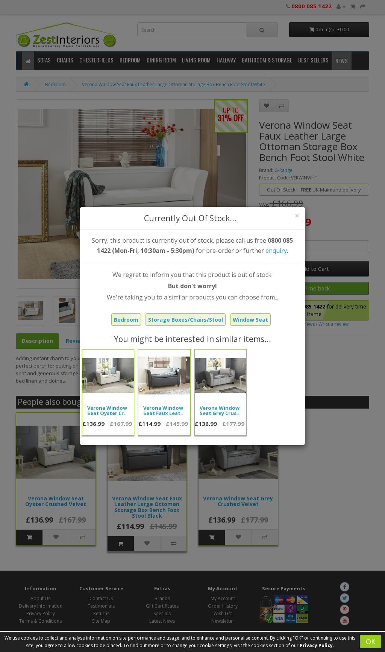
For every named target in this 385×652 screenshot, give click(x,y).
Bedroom (126, 319)
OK (370, 641)
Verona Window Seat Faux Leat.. (163, 410)
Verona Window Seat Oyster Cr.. (107, 410)
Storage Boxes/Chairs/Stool (185, 319)
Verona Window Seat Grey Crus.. (219, 410)
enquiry (276, 250)
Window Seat (250, 319)
